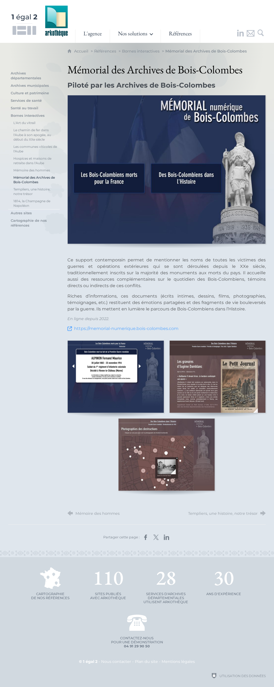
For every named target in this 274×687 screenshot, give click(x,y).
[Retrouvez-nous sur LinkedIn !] (240, 36)
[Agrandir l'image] (166, 169)
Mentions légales (178, 661)
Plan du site (146, 661)
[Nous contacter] (250, 36)
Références (105, 51)
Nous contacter (116, 661)
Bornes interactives (140, 51)
